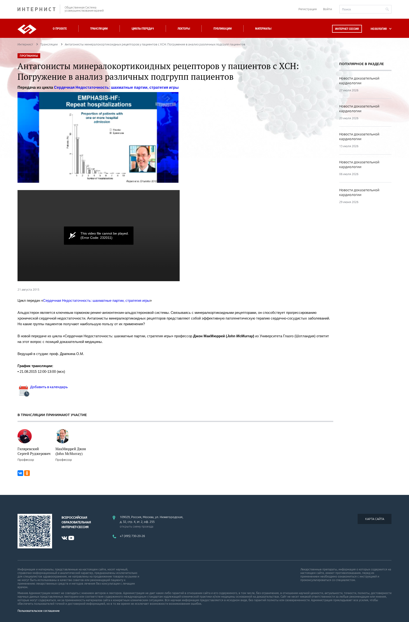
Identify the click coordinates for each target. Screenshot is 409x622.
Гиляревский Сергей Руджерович (34, 451)
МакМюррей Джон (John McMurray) (70, 451)
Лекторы (184, 28)
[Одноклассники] (27, 473)
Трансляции (99, 28)
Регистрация (307, 9)
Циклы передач (142, 28)
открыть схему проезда (136, 526)
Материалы (263, 28)
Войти (327, 9)
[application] (99, 235)
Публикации (222, 28)
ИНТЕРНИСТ (39, 9)
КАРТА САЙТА (374, 518)
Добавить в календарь (48, 387)
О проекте (60, 28)
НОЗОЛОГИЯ (379, 29)
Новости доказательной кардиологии (359, 80)
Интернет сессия (347, 29)
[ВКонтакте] (20, 473)
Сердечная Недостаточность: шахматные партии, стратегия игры (116, 87)
